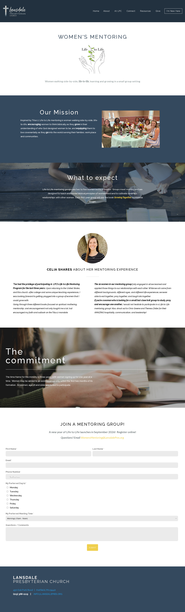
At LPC (118, 11)
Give (158, 11)
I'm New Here (173, 11)
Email (8, 460)
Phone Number (13, 472)
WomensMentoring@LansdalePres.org (102, 437)
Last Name (97, 449)
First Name (11, 449)
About (106, 11)
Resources (145, 11)
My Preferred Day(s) (15, 483)
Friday (13, 503)
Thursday (14, 499)
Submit (92, 548)
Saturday (14, 507)
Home (96, 11)
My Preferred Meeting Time (19, 513)
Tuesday (14, 491)
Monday (14, 487)
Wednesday (16, 495)
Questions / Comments (17, 525)
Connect (131, 11)
